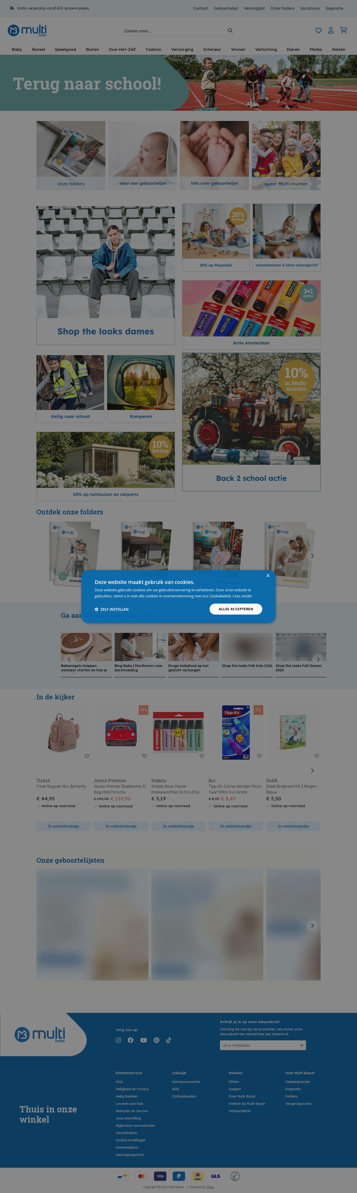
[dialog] (178, 596)
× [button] (268, 575)
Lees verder (242, 595)
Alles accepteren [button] (236, 609)
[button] (111, 609)
